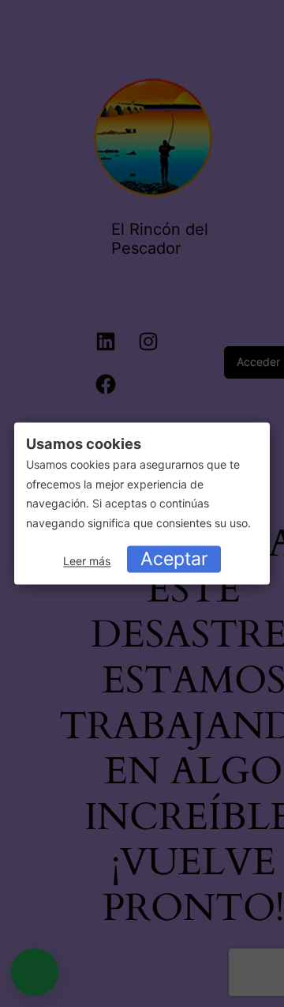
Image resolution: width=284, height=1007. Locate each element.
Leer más (86, 561)
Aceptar (174, 559)
